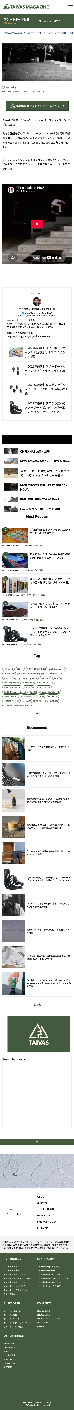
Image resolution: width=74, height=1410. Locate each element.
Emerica (24, 700)
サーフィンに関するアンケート (17, 1322)
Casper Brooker (48, 691)
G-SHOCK (50, 700)
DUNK (51, 696)
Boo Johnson (10, 687)
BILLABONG (44, 682)
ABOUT (41, 1196)
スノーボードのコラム (13, 1266)
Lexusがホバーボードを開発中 (37, 509)
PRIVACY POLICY (47, 1221)
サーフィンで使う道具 (13, 1326)
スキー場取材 (9, 1294)
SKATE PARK (9, 1347)
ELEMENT (8, 700)
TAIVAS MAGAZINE (13, 32)
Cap (32, 691)
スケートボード (34, 32)
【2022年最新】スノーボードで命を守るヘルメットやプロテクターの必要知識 (37, 774)
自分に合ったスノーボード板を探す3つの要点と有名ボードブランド (37, 561)
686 (18, 668)
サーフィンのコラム (12, 1310)
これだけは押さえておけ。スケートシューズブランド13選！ (37, 610)
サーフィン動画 (10, 1314)
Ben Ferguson (10, 682)
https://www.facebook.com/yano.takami (38, 315)
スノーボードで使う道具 (32, 545)
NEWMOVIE (9, 1343)
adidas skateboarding (29, 673)
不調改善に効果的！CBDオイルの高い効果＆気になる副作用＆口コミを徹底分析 (37, 801)
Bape (55, 678)
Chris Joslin (9, 86)
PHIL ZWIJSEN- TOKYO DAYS (37, 499)
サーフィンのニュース (13, 1318)
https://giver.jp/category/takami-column (28, 336)
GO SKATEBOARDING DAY (16, 705)
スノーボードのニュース (14, 1274)
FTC (36, 700)
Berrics (28, 682)
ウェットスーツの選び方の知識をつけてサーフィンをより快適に (37, 853)
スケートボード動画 (56, 32)
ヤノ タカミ (24, 308)
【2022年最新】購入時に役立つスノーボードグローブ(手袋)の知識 (38, 389)
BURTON (41, 687)
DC (40, 696)
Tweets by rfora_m (14, 1059)
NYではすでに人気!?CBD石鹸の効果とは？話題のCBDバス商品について (37, 957)
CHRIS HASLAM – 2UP (37, 451)
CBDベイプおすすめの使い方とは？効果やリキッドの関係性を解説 (37, 905)
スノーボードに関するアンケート (18, 1278)
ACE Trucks (55, 668)
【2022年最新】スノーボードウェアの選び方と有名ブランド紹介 (38, 371)
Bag (32, 678)
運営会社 (42, 1203)
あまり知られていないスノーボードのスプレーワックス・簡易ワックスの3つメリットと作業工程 (37, 983)
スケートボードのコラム (48, 1266)
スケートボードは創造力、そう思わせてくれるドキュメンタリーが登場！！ (37, 473)
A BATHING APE (35, 668)
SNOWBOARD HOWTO (48, 1318)
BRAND (40, 1326)
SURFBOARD (12, 1303)
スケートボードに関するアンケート (53, 1278)
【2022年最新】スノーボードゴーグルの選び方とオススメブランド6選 (38, 352)
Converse (27, 696)
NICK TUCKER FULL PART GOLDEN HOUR (37, 487)
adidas (6, 673)
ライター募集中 (45, 1209)
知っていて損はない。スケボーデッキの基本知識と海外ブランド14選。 (37, 586)
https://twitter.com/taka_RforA (38, 313)
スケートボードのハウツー (49, 1282)
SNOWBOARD (12, 1259)
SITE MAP (8, 1367)
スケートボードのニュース (49, 1274)
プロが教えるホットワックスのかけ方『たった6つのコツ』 (37, 536)
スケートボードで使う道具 (33, 594)
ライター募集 (9, 1355)
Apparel (7, 678)
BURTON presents (12, 691)
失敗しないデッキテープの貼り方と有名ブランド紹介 (37, 931)
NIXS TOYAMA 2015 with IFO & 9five (37, 461)
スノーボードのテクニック (15, 1290)
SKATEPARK (42, 1322)
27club (6, 668)
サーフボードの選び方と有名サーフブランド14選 (37, 748)
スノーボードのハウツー (14, 1282)
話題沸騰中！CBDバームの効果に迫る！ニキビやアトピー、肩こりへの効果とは (37, 827)
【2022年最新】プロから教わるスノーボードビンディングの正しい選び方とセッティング (38, 407)
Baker (44, 678)
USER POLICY (45, 1215)
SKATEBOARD (46, 1259)
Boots (27, 687)
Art (20, 678)
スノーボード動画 (11, 1270)
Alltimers (52, 673)
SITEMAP (42, 1228)
